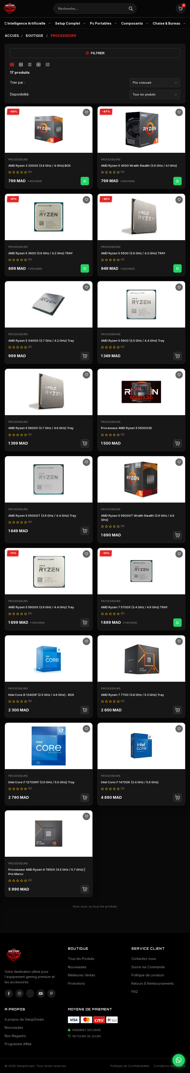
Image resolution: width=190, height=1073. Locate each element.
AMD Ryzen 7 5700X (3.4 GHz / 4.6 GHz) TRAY (134, 607)
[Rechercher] (130, 8)
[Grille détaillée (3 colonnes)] (39, 65)
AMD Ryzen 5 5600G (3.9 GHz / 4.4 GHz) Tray (41, 607)
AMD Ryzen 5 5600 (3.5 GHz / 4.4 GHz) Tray (132, 340)
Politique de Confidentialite (129, 1066)
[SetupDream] (9, 8)
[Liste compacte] (30, 65)
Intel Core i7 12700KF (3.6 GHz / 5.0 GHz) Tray (41, 782)
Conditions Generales (169, 1066)
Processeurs (18, 159)
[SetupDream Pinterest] (51, 993)
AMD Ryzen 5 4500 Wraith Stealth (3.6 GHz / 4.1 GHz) (139, 165)
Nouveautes (77, 967)
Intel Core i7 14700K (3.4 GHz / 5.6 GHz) (129, 782)
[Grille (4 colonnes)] (21, 65)
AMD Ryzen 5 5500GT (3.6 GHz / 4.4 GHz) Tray (42, 515)
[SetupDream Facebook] (9, 993)
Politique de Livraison (147, 975)
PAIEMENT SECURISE (86, 1030)
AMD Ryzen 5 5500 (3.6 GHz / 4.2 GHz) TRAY (133, 253)
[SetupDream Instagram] (19, 993)
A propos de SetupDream (24, 1019)
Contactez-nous (143, 959)
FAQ (134, 991)
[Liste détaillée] (48, 65)
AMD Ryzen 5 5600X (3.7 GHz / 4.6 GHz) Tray (40, 428)
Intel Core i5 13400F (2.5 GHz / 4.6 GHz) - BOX (41, 695)
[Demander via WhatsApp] (85, 181)
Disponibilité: (19, 94)
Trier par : (17, 82)
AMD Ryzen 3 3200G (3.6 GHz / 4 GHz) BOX (39, 165)
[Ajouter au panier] (85, 356)
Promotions (76, 983)
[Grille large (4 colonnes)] (12, 65)
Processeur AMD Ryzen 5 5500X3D (126, 428)
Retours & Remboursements (152, 983)
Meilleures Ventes (81, 975)
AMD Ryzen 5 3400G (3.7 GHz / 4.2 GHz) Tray (41, 340)
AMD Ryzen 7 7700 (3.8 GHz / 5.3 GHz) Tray (132, 695)
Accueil (12, 36)
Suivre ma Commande (148, 967)
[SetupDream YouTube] (41, 993)
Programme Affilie (18, 1044)
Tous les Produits (81, 959)
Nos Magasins (15, 1036)
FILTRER (97, 53)
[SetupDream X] (30, 993)
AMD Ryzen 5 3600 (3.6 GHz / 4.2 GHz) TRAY (40, 253)
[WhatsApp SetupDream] (178, 1060)
